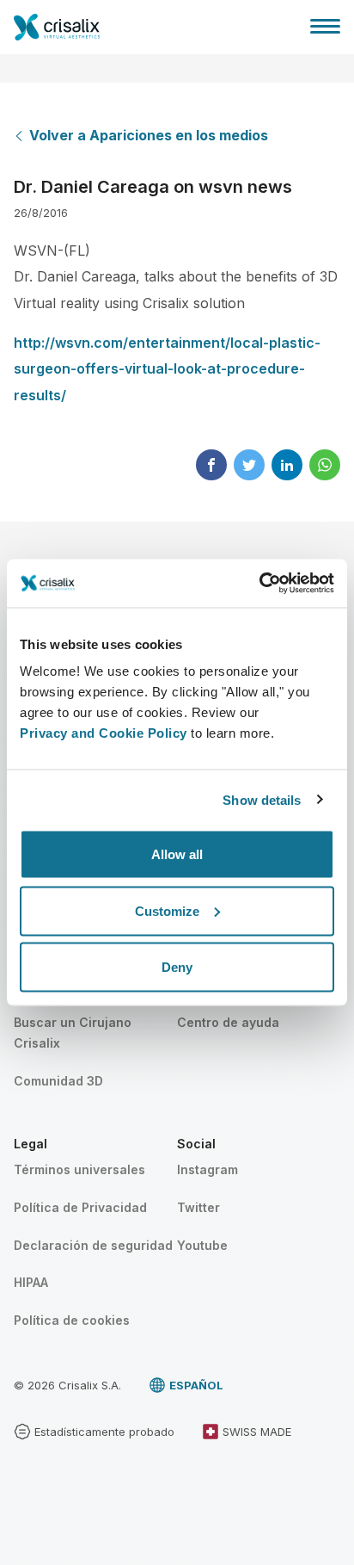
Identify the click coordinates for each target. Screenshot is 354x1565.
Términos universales (79, 1169)
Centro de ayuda (228, 1022)
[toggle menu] (325, 26)
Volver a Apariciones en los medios (148, 135)
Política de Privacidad (80, 1207)
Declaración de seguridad (93, 1245)
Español (196, 1385)
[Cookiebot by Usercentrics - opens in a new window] (259, 583)
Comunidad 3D (58, 1080)
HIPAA (31, 1282)
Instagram (207, 1169)
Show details (262, 799)
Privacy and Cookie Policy (103, 733)
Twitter (198, 1207)
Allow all (177, 854)
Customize (167, 910)
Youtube (202, 1245)
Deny (177, 967)
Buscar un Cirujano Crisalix (72, 1032)
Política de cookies (72, 1320)
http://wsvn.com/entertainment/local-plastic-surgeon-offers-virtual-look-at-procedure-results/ (167, 369)
